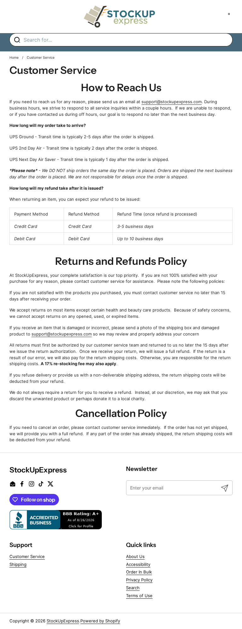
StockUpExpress (63, 620)
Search (133, 587)
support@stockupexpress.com (171, 101)
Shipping (17, 564)
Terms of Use (139, 595)
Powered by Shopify (100, 620)
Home (14, 58)
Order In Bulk (139, 571)
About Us (135, 556)
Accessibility (138, 564)
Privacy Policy (139, 579)
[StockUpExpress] (119, 16)
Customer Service (27, 556)
